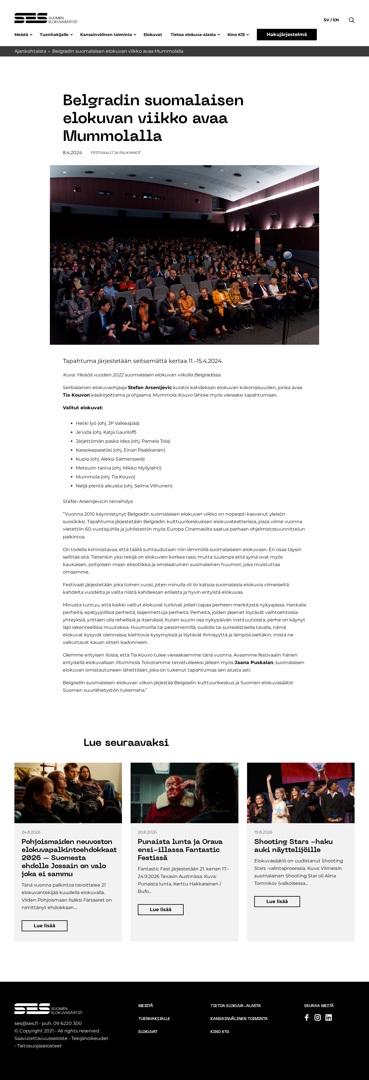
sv (327, 19)
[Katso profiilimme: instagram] (317, 1017)
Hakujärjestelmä (287, 34)
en (335, 19)
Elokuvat (153, 34)
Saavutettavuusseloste (40, 1038)
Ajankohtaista (30, 51)
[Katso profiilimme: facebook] (306, 1017)
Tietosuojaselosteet (39, 1046)
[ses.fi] (45, 18)
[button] (351, 11)
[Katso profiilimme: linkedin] (328, 1017)
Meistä (21, 34)
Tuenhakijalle (54, 34)
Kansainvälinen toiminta (106, 34)
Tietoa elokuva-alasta (193, 34)
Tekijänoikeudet (89, 1038)
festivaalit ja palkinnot (116, 152)
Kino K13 (236, 34)
